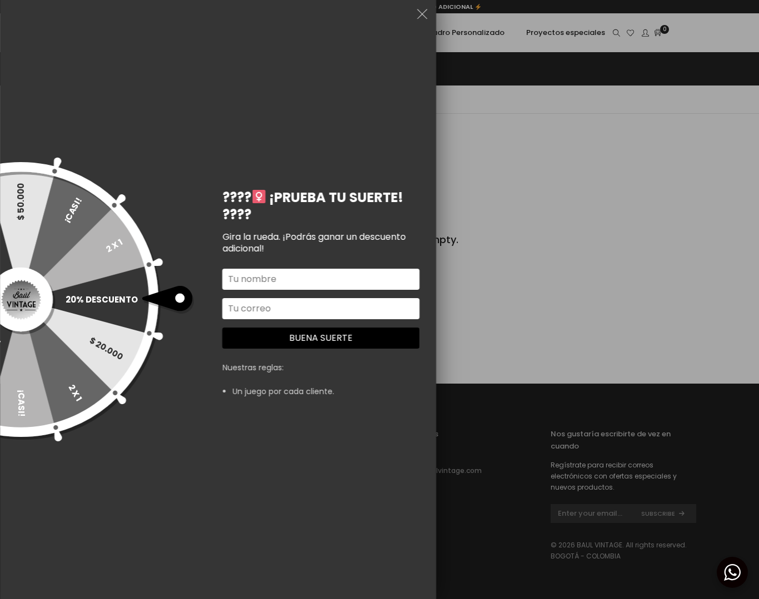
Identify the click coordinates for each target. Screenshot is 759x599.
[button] (422, 16)
